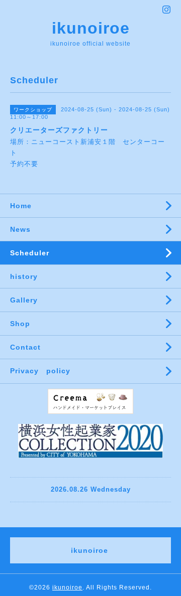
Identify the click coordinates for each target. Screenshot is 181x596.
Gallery (24, 300)
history (24, 276)
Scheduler (29, 253)
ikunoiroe (91, 28)
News (20, 229)
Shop (20, 324)
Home (21, 206)
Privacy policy (40, 371)
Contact (25, 347)
